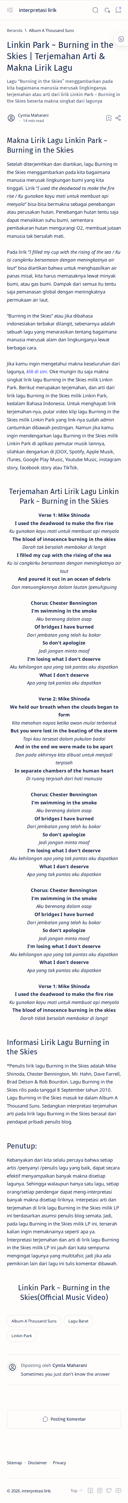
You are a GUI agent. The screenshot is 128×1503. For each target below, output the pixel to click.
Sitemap (14, 1462)
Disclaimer (37, 1462)
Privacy (59, 1462)
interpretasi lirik (38, 10)
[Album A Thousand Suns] (34, 1321)
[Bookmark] (118, 10)
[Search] (95, 10)
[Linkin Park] (22, 1336)
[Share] (118, 118)
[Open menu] (9, 10)
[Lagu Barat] (78, 1321)
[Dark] (106, 10)
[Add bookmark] (109, 118)
